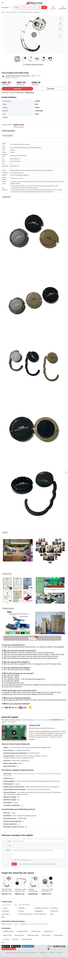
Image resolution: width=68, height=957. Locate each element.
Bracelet (5, 775)
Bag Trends (15, 939)
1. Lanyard (4, 908)
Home (3, 12)
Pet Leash (43, 773)
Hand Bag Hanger (58, 935)
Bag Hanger (36, 12)
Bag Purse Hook (46, 935)
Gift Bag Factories (35, 931)
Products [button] (16, 7)
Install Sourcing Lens (9, 949)
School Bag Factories (22, 931)
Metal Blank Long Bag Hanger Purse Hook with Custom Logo (20, 891)
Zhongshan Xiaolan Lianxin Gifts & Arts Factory (18, 75)
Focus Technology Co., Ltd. (22, 952)
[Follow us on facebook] (54, 946)
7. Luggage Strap (38, 911)
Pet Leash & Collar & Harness (25, 914)
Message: (8, 850)
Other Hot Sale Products (40, 914)
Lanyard (15, 773)
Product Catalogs (25, 904)
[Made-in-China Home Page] (34, 2)
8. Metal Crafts (54, 911)
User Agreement (43, 952)
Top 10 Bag (6, 939)
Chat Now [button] (51, 88)
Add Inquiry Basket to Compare (34, 64)
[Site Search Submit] (44, 7)
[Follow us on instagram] (59, 946)
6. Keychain (21, 911)
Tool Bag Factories (48, 931)
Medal (53, 773)
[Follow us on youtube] (62, 946)
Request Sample (29, 92)
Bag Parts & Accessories (25, 12)
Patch (10, 775)
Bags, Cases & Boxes (12, 12)
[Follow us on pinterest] (64, 946)
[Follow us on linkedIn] (48, 949)
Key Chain (31, 773)
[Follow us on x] (57, 946)
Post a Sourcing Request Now (47, 864)
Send (14, 864)
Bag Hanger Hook (19, 935)
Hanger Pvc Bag (7, 935)
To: (10, 845)
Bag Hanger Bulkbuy (27, 939)
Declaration (51, 952)
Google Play (16, 946)
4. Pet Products (54, 908)
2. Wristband (21, 908)
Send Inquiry (17, 88)
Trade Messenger (28, 946)
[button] (2, 3)
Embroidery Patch (23, 773)
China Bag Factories (8, 931)
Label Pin (48, 773)
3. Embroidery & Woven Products (42, 908)
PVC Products (5, 914)
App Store (5, 946)
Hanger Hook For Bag (32, 935)
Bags (51, 914)
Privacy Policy (59, 952)
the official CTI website (40, 720)
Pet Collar (37, 773)
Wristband (58, 773)
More (3, 942)
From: (9, 841)
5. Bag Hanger (5, 911)
